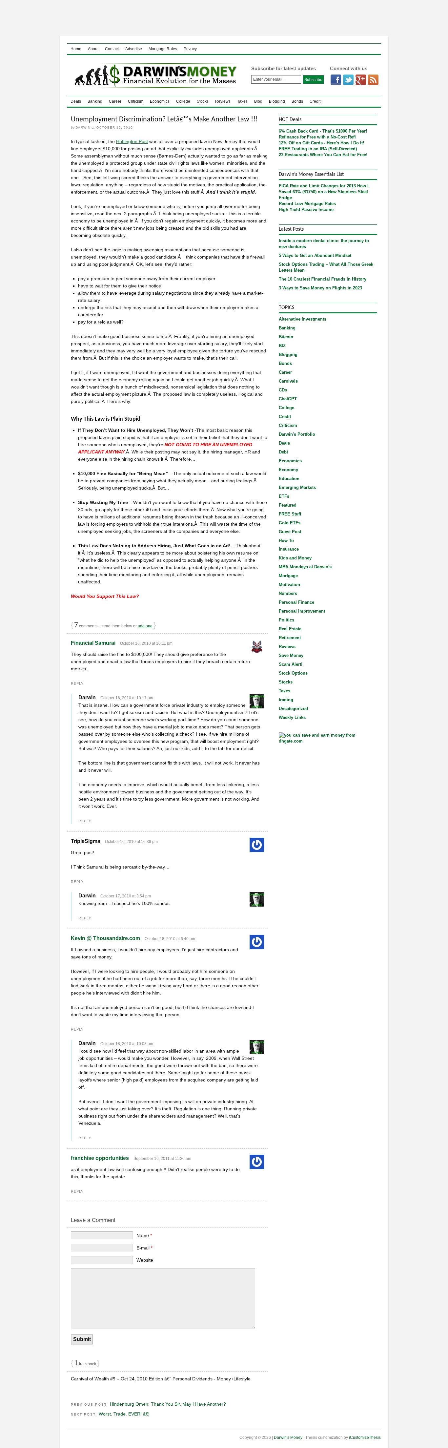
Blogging (277, 101)
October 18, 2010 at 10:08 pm (126, 1043)
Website (144, 1260)
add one (145, 626)
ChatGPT (288, 398)
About (93, 49)
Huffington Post (132, 141)
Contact (112, 49)
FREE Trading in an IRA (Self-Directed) (318, 148)
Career (115, 101)
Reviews (223, 101)
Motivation (289, 584)
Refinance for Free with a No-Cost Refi (317, 137)
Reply (77, 683)
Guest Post (290, 531)
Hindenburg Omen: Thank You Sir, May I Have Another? (168, 1404)
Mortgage (288, 575)
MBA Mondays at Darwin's (305, 566)
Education (289, 478)
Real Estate (290, 628)
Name (144, 1235)
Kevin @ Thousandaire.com (105, 938)
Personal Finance (296, 602)
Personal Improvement (302, 611)
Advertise (133, 49)
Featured (287, 505)
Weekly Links (292, 717)
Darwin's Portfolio (297, 434)
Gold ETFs (289, 522)
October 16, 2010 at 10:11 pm (146, 643)
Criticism (135, 101)
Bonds (297, 101)
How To (286, 540)
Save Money (291, 655)
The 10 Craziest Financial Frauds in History (322, 279)
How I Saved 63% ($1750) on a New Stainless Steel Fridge (324, 191)
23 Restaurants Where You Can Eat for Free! (323, 154)
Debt (283, 452)
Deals (76, 101)
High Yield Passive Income (306, 209)
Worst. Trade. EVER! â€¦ (124, 1414)
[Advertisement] (224, 18)
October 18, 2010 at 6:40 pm (170, 938)
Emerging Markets (297, 487)
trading (286, 699)
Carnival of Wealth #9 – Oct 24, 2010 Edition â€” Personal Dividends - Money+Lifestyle (161, 1378)
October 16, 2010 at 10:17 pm (126, 698)
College (183, 101)
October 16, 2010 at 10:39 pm (131, 841)
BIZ (282, 345)
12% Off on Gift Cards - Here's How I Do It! (321, 142)
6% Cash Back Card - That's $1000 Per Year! (323, 131)
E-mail (144, 1247)
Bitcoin (286, 336)
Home (76, 49)
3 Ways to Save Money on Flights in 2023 (320, 287)
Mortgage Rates (163, 49)
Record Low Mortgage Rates (307, 203)
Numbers (288, 593)
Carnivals (288, 381)
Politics (286, 620)
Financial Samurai (93, 643)
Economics (160, 101)
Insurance (289, 549)
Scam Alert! (290, 664)
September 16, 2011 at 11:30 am (162, 1158)
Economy (288, 469)
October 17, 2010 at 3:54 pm (125, 896)
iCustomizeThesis (365, 1437)
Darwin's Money (154, 75)
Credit (315, 101)
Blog (258, 101)
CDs (283, 390)
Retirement (290, 637)
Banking (95, 101)
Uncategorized (293, 708)
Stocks (203, 101)
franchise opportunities (100, 1158)
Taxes (242, 101)
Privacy (190, 49)
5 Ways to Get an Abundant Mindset (315, 255)
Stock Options (293, 673)
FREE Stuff (290, 514)
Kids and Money (295, 558)
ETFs (284, 496)
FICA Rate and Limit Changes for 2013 (317, 185)
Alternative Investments (302, 319)
